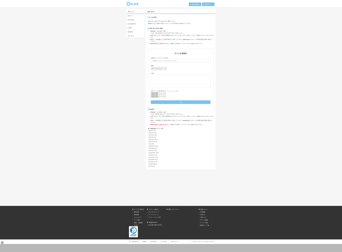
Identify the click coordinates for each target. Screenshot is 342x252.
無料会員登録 (195, 4)
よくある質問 (163, 241)
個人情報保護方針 (132, 24)
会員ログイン (208, 4)
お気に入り (203, 217)
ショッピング (137, 217)
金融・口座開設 (138, 222)
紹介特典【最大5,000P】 (156, 225)
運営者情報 (130, 32)
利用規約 (130, 28)
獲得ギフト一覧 (204, 225)
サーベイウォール (154, 214)
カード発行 (137, 220)
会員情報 (202, 212)
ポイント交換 (204, 222)
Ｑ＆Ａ (163, 21)
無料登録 (136, 214)
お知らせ (202, 214)
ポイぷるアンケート (154, 212)
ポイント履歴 (204, 220)
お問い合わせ (131, 36)
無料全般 (136, 212)
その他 (136, 225)
